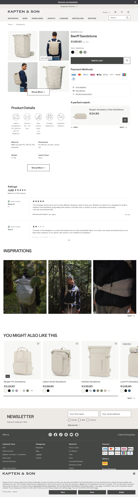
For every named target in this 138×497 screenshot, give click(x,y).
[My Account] (115, 12)
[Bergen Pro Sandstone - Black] (9, 390)
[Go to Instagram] (50, 434)
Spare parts (7, 458)
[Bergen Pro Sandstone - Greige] (24, 390)
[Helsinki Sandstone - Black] (87, 390)
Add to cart (97, 60)
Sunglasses (37, 18)
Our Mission (73, 451)
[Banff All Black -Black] (72, 52)
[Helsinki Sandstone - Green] (101, 390)
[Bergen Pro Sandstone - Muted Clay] (16, 390)
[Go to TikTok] (61, 434)
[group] (20, 190)
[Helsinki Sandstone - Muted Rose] (105, 390)
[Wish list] (122, 12)
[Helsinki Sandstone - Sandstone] (83, 390)
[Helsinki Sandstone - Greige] (90, 390)
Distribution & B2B (75, 465)
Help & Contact (8, 451)
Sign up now (73, 425)
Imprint (71, 468)
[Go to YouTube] (71, 434)
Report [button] (54, 214)
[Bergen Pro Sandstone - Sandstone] (5, 390)
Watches (92, 18)
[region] (100, 115)
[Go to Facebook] (55, 434)
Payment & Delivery (9, 461)
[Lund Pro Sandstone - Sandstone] (122, 390)
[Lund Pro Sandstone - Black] (125, 390)
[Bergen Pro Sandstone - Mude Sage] (13, 390)
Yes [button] (50, 214)
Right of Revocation (9, 468)
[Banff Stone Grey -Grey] (85, 52)
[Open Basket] (128, 12)
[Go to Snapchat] (77, 434)
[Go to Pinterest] (66, 434)
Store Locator (74, 447)
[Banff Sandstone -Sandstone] (76, 52)
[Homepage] (24, 12)
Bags (25, 18)
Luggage (64, 18)
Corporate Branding (76, 461)
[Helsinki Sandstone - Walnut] (98, 390)
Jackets (51, 18)
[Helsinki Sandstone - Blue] (94, 390)
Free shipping (81, 87)
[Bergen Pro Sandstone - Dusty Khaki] (27, 390)
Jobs (70, 454)
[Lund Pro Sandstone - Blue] (129, 390)
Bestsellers (78, 18)
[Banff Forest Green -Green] (81, 52)
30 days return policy (84, 94)
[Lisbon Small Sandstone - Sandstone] (44, 390)
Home (11, 24)
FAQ (4, 447)
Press (71, 458)
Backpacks (13, 18)
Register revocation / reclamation (14, 454)
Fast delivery (80, 91)
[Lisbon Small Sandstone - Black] (48, 390)
